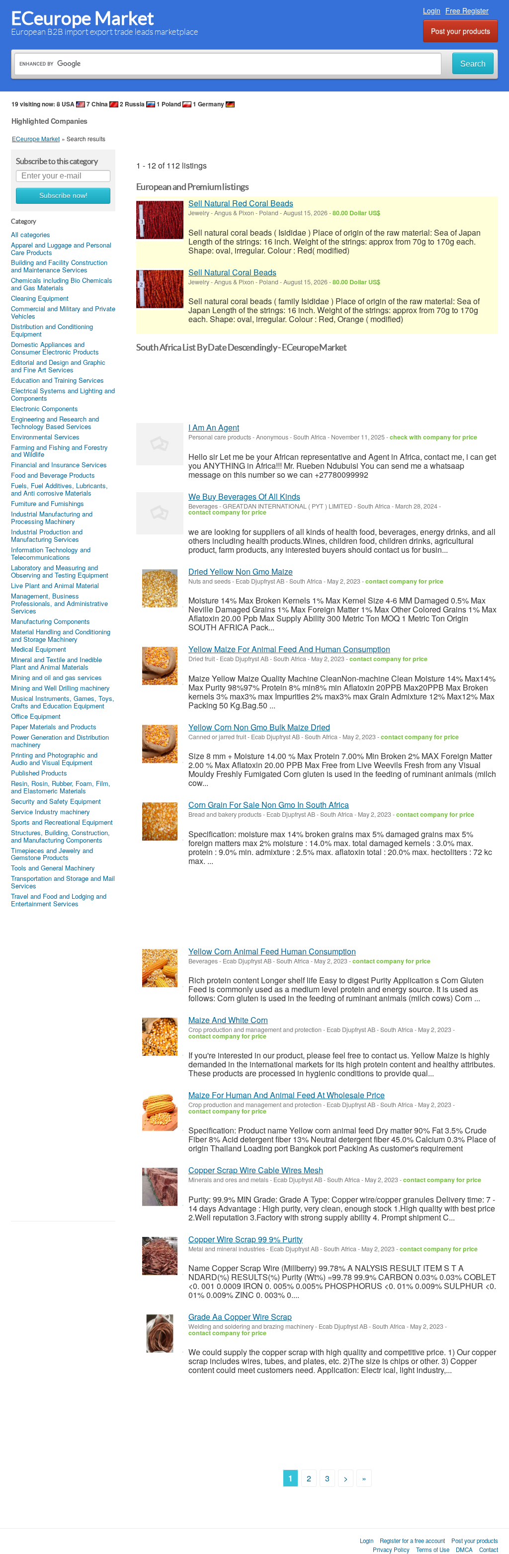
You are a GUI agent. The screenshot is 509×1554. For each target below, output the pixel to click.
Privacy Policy (391, 1550)
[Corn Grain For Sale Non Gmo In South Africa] (159, 821)
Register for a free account (412, 1541)
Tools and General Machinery (53, 867)
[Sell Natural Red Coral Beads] (159, 220)
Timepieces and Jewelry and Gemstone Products (52, 854)
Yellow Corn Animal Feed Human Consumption (272, 951)
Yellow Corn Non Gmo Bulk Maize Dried (259, 727)
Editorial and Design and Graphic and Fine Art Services (58, 365)
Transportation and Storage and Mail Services (63, 881)
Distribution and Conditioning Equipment (52, 330)
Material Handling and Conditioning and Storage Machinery (60, 635)
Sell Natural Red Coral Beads (240, 203)
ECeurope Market (82, 18)
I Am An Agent (213, 427)
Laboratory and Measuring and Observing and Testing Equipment (59, 571)
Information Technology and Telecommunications (50, 553)
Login (431, 10)
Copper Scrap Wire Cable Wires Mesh (255, 1170)
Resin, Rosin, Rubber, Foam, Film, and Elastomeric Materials (60, 786)
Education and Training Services (57, 380)
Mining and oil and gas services (56, 677)
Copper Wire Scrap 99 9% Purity (245, 1239)
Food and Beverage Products (53, 475)
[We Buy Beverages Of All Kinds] (159, 513)
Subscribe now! (63, 195)
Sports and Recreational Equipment (62, 822)
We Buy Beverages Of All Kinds (244, 496)
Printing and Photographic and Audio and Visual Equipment (54, 758)
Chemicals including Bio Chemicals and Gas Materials (61, 283)
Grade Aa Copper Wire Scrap (240, 1316)
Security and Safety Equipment (56, 801)
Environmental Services (45, 436)
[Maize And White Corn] (159, 1037)
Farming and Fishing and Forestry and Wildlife (59, 450)
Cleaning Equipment (40, 298)
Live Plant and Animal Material (55, 585)
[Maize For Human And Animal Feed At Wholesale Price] (159, 1112)
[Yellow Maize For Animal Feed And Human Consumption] (159, 666)
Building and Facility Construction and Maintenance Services (59, 266)
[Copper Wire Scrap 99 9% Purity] (159, 1256)
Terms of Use (432, 1550)
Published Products (39, 772)
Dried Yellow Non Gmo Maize (240, 571)
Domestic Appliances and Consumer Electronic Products (55, 348)
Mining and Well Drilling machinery (60, 687)
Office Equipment (36, 716)
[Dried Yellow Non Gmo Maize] (159, 588)
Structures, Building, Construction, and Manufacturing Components (60, 836)
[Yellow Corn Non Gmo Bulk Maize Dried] (159, 744)
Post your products (460, 31)
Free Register (467, 10)
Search (473, 64)
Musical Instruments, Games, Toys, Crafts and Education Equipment (62, 701)
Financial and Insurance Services (59, 464)
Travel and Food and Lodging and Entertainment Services (58, 899)
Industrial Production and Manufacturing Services (47, 535)
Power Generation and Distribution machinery (60, 740)
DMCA (464, 1550)
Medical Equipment (38, 649)
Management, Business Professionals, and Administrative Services (59, 603)
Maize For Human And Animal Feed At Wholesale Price (286, 1095)
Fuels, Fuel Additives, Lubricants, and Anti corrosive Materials (59, 489)
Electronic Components (44, 408)
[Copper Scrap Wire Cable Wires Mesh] (159, 1187)
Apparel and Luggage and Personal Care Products (61, 248)
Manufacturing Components (50, 621)
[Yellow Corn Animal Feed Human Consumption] (159, 968)
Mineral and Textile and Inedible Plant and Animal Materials (56, 663)
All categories (30, 234)
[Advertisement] (63, 1064)
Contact (488, 1550)
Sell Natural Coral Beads (232, 272)
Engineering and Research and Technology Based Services (55, 422)
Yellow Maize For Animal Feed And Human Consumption (289, 649)
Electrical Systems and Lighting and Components (63, 394)
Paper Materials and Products (53, 726)
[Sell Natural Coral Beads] (159, 289)
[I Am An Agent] (159, 444)
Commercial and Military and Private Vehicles (63, 312)
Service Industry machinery (50, 811)
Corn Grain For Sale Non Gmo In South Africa (268, 804)
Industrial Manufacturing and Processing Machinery (51, 517)
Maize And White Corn (228, 1020)
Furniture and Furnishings (47, 503)
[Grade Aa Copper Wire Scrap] (159, 1333)
